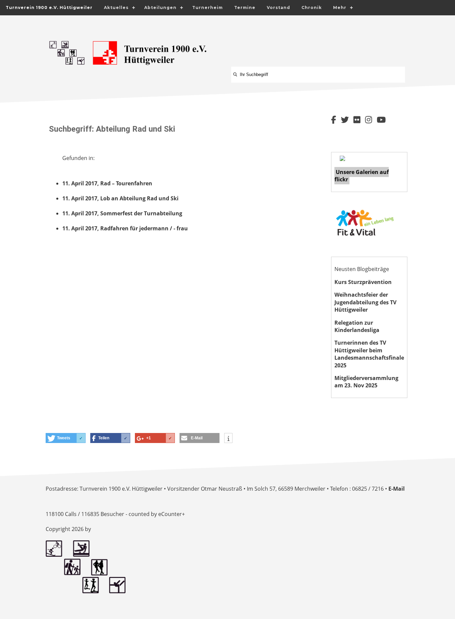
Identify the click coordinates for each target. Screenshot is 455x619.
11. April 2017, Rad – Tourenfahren (107, 183)
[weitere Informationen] (228, 438)
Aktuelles (116, 7)
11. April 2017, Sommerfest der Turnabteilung (122, 213)
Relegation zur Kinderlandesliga (356, 326)
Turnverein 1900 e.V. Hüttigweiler (49, 7)
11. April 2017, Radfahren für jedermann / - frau (125, 228)
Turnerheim (207, 7)
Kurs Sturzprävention (363, 282)
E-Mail (396, 488)
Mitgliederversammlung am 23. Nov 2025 (366, 381)
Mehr (339, 7)
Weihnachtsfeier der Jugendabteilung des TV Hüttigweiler (365, 302)
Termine (244, 7)
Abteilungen (160, 7)
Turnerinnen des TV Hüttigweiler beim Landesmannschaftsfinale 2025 (369, 354)
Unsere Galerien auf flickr (361, 175)
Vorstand (278, 7)
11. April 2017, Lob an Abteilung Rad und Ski (120, 198)
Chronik (311, 7)
